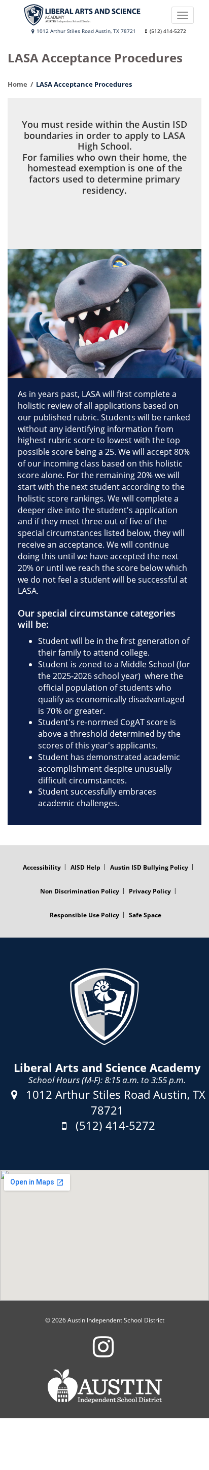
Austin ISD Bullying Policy (149, 867)
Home (17, 84)
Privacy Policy (150, 891)
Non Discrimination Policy (79, 891)
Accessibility (42, 867)
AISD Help (85, 867)
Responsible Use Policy (84, 915)
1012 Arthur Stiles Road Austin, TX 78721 (85, 31)
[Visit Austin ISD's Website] (104, 1386)
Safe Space (145, 915)
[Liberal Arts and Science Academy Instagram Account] (103, 1353)
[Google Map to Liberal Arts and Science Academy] (104, 1235)
